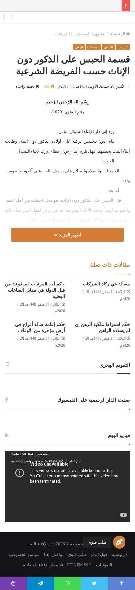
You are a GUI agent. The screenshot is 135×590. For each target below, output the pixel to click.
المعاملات (82, 34)
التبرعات (62, 34)
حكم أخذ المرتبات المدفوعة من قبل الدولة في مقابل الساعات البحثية (35, 290)
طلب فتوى (97, 542)
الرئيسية (118, 34)
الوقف (79, 47)
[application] (67, 486)
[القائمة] (8, 17)
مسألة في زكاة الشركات (106, 284)
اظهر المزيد (69, 234)
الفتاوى (100, 34)
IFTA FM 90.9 (79, 564)
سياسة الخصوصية (24, 554)
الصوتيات (104, 564)
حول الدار (99, 554)
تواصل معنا (54, 554)
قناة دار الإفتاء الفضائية (43, 564)
